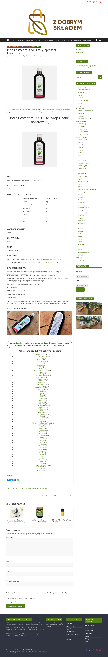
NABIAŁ (42, 372)
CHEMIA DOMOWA (81, 56)
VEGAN (63, 40)
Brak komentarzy (36, 56)
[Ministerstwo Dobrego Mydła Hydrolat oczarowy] (17, 508)
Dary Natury (42, 404)
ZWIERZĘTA (77, 40)
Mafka (42, 421)
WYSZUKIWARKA (87, 40)
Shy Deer (42, 453)
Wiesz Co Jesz (89, 628)
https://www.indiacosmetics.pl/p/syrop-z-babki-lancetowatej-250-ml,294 (38, 259)
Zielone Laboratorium (42, 465)
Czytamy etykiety (70, 626)
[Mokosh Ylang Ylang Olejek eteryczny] (62, 508)
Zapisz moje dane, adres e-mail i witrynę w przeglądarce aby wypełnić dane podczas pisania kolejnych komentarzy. (38, 594)
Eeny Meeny (42, 412)
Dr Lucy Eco (42, 409)
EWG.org (68, 639)
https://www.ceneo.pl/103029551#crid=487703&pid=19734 (39, 263)
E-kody (87, 639)
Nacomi (41, 432)
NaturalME (42, 433)
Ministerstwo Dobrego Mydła (41, 423)
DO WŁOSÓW (42, 386)
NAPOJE (42, 374)
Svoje (42, 455)
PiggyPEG (68, 629)
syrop (44, 56)
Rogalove (42, 449)
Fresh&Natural (42, 414)
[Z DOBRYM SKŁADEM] (54, 8)
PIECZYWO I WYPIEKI (42, 376)
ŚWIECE (42, 358)
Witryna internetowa (12, 581)
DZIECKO (69, 40)
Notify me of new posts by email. (18, 602)
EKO (57, 40)
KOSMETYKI (29, 40)
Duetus (42, 411)
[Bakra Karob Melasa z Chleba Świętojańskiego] (40, 508)
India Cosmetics (25, 47)
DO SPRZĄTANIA (42, 363)
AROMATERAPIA (48, 40)
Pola (86, 641)
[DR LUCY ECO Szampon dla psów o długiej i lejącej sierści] (82, 309)
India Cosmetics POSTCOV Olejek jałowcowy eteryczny (26, 488)
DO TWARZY (41, 384)
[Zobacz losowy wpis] (100, 40)
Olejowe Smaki (42, 439)
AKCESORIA (42, 379)
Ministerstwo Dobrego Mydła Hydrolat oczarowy (16, 521)
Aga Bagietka (42, 390)
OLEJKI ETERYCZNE (42, 356)
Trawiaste (42, 460)
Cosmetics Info (70, 637)
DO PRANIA (42, 362)
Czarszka (42, 402)
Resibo (42, 448)
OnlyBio (42, 440)
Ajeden (42, 391)
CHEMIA (38, 40)
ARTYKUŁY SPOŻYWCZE (13, 47)
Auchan (42, 393)
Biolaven (42, 400)
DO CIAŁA (42, 381)
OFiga (42, 437)
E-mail (8, 571)
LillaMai (42, 419)
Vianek (42, 462)
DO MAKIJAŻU (42, 383)
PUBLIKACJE (40, 467)
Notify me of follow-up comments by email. (21, 598)
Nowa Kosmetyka (42, 435)
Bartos (42, 397)
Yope (42, 463)
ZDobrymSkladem (25, 56)
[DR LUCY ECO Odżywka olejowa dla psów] (95, 309)
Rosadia (42, 451)
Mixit (42, 426)
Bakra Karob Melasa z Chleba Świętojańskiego (38, 521)
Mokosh (41, 428)
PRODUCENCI (39, 388)
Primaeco (42, 444)
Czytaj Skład (69, 623)
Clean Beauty (88, 633)
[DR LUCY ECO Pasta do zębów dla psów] (95, 323)
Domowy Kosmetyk (42, 405)
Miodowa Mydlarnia (42, 425)
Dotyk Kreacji (42, 407)
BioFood (42, 398)
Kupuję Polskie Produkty (72, 634)
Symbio (42, 458)
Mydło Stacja (42, 430)
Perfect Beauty (89, 631)
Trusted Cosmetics (71, 631)
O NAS (12, 40)
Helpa (42, 416)
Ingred (87, 636)
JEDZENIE (20, 40)
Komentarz (9, 537)
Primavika (42, 446)
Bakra (42, 395)
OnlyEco (42, 442)
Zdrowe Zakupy (89, 625)
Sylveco (42, 456)
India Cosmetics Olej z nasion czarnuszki (57, 496)
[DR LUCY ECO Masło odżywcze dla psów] (82, 323)
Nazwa (8, 562)
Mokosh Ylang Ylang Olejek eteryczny (62, 521)
